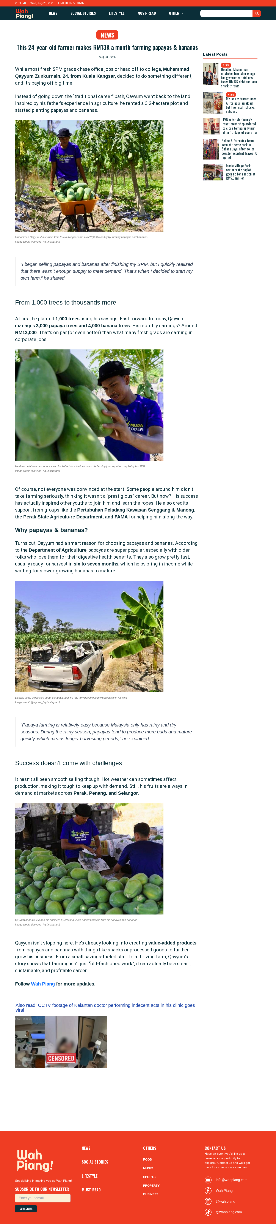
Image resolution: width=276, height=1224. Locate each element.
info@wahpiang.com (231, 1180)
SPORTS (149, 1177)
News (107, 34)
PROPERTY (151, 1185)
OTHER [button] (174, 13)
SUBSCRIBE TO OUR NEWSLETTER (42, 1189)
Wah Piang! (225, 1190)
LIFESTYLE (116, 13)
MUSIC (148, 1168)
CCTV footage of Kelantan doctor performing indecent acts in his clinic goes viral (105, 1008)
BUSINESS (150, 1194)
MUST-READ (147, 13)
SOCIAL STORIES (83, 13)
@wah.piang (225, 1201)
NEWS (53, 13)
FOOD (147, 1159)
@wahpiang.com (229, 1212)
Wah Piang (43, 984)
